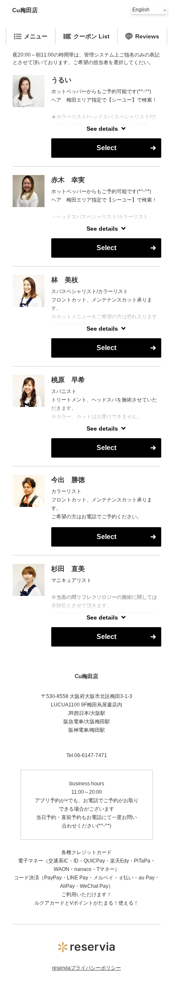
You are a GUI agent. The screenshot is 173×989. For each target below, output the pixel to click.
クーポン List (91, 36)
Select (106, 147)
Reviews (147, 36)
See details (102, 128)
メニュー (35, 36)
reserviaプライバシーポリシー (86, 968)
